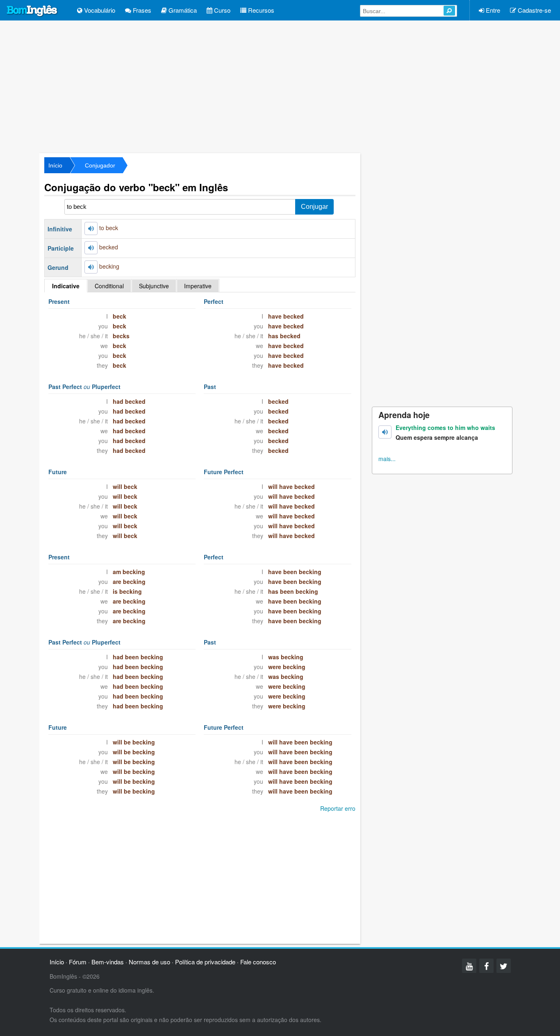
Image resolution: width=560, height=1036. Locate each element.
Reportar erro (337, 808)
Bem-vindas (107, 961)
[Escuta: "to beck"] (91, 228)
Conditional (109, 286)
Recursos (260, 10)
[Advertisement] (280, 86)
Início (55, 165)
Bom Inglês (32, 11)
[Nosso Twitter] (503, 966)
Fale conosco (258, 961)
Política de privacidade (205, 961)
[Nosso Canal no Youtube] (469, 966)
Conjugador (100, 165)
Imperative (198, 286)
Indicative (66, 286)
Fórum (78, 961)
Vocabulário (98, 10)
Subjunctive (154, 286)
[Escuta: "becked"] (91, 247)
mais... (387, 459)
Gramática (182, 10)
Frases (141, 10)
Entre (492, 10)
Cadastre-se (533, 10)
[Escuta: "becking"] (91, 267)
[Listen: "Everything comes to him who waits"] (385, 432)
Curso (221, 10)
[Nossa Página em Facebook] (486, 966)
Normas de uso (149, 961)
